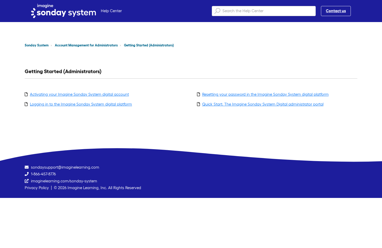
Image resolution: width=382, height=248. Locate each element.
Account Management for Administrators (86, 45)
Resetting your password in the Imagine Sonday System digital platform (265, 94)
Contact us (336, 11)
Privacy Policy (37, 187)
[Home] (63, 11)
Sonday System (37, 45)
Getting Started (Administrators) (149, 45)
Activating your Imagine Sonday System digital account (79, 94)
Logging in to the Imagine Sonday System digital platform (81, 104)
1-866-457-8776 (43, 174)
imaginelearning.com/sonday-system (64, 181)
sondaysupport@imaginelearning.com (65, 167)
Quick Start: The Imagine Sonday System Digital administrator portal (263, 104)
